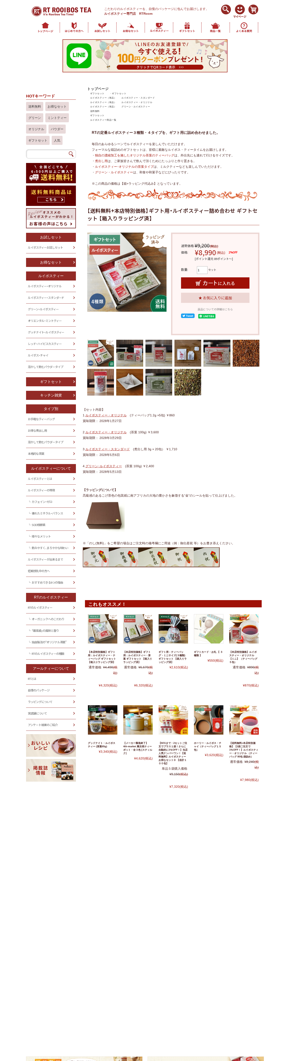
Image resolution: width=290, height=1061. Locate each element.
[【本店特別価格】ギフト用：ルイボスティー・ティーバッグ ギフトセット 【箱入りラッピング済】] (102, 629)
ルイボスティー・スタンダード (138, 98)
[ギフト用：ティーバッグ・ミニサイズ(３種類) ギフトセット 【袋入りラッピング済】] (173, 629)
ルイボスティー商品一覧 (103, 120)
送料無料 (95, 111)
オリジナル (36, 129)
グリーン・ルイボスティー (135, 106)
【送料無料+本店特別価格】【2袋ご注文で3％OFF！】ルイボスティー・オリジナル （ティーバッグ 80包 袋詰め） (243, 750)
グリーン (34, 118)
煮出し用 (101, 161)
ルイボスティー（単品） (103, 98)
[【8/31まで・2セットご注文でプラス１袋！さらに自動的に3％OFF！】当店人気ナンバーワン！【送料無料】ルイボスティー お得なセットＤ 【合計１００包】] (173, 720)
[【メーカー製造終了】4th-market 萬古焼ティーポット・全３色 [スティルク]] (138, 720)
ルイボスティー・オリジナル (136, 102)
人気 (57, 140)
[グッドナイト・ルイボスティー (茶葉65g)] (102, 720)
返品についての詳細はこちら (215, 309)
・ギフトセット (118, 93)
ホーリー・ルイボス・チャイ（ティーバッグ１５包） (207, 746)
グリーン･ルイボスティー (103, 466)
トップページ (98, 89)
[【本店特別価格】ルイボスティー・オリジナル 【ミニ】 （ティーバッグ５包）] (244, 629)
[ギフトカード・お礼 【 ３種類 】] (208, 629)
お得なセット (57, 106)
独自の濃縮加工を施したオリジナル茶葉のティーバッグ (134, 155)
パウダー (57, 129)
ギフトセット (97, 93)
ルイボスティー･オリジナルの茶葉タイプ (124, 166)
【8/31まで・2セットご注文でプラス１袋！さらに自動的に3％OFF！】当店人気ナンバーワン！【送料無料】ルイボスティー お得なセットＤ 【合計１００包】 (173, 753)
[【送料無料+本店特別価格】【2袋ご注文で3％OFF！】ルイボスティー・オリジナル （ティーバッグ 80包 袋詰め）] (244, 720)
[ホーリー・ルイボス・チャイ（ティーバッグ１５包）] (208, 720)
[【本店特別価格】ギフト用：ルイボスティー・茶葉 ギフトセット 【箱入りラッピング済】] (138, 629)
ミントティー (57, 118)
